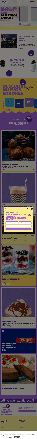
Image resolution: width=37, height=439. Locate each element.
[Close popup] (5, 208)
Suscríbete (18, 229)
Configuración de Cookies (9, 437)
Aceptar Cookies (17, 437)
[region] (18, 435)
